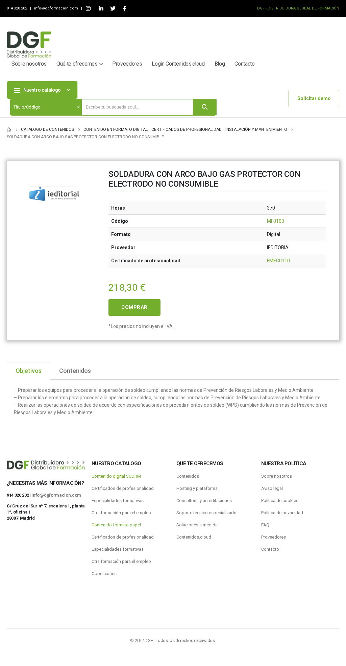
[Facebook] (124, 8)
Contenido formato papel (116, 524)
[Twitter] (112, 8)
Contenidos (187, 476)
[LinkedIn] (101, 8)
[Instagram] (88, 8)
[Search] (205, 107)
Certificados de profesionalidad (123, 488)
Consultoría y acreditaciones (204, 500)
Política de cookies (279, 500)
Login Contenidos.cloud (178, 64)
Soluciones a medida (197, 524)
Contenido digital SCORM (116, 476)
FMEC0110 (278, 260)
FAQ (265, 524)
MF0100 (275, 221)
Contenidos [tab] (75, 370)
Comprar (134, 307)
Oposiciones (104, 573)
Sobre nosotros (29, 64)
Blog (220, 64)
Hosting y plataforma (197, 488)
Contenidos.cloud (193, 537)
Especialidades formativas (118, 500)
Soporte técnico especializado (206, 512)
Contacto (244, 64)
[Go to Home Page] (9, 129)
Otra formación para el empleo (121, 512)
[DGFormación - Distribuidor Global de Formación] (29, 44)
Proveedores (127, 64)
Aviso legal (272, 488)
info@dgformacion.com (56, 8)
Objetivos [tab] (29, 370)
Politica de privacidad (282, 512)
